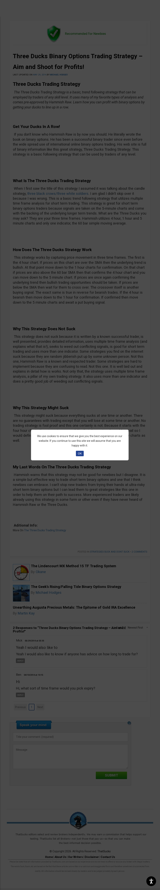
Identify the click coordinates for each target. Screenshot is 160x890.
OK (80, 453)
